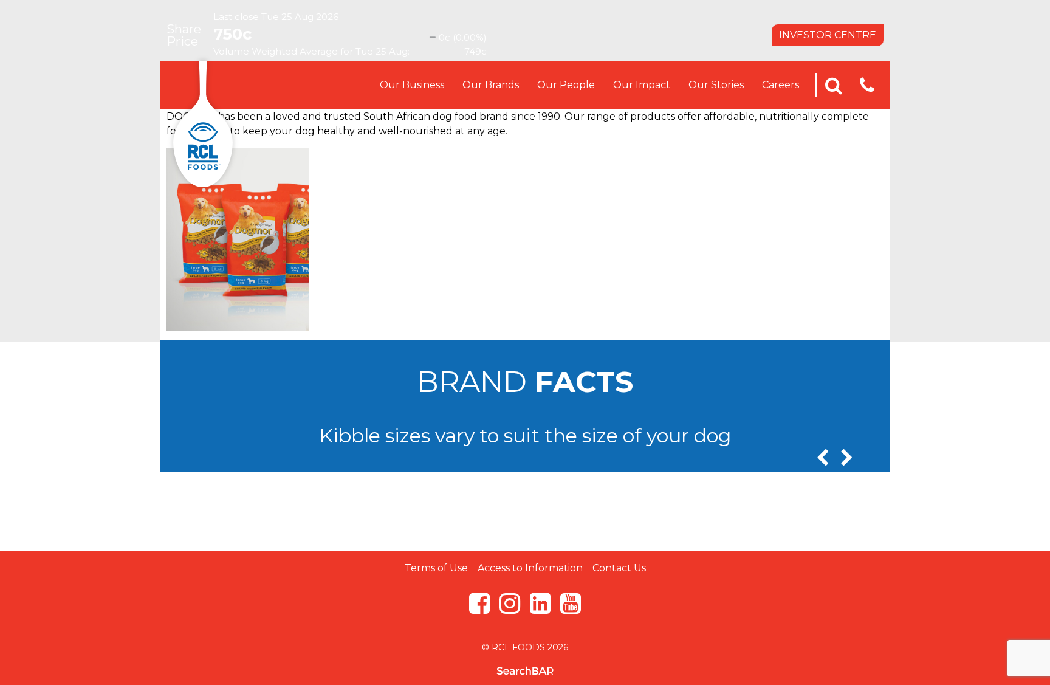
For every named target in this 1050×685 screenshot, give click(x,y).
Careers (780, 85)
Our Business (412, 85)
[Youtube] (570, 608)
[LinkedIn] (540, 608)
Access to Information (530, 568)
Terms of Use (436, 568)
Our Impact (641, 85)
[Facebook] (479, 608)
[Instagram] (509, 608)
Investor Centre (827, 35)
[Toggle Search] (833, 85)
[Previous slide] (822, 458)
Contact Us (619, 568)
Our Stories (716, 85)
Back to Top (525, 520)
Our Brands (490, 85)
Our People (566, 85)
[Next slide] (846, 458)
